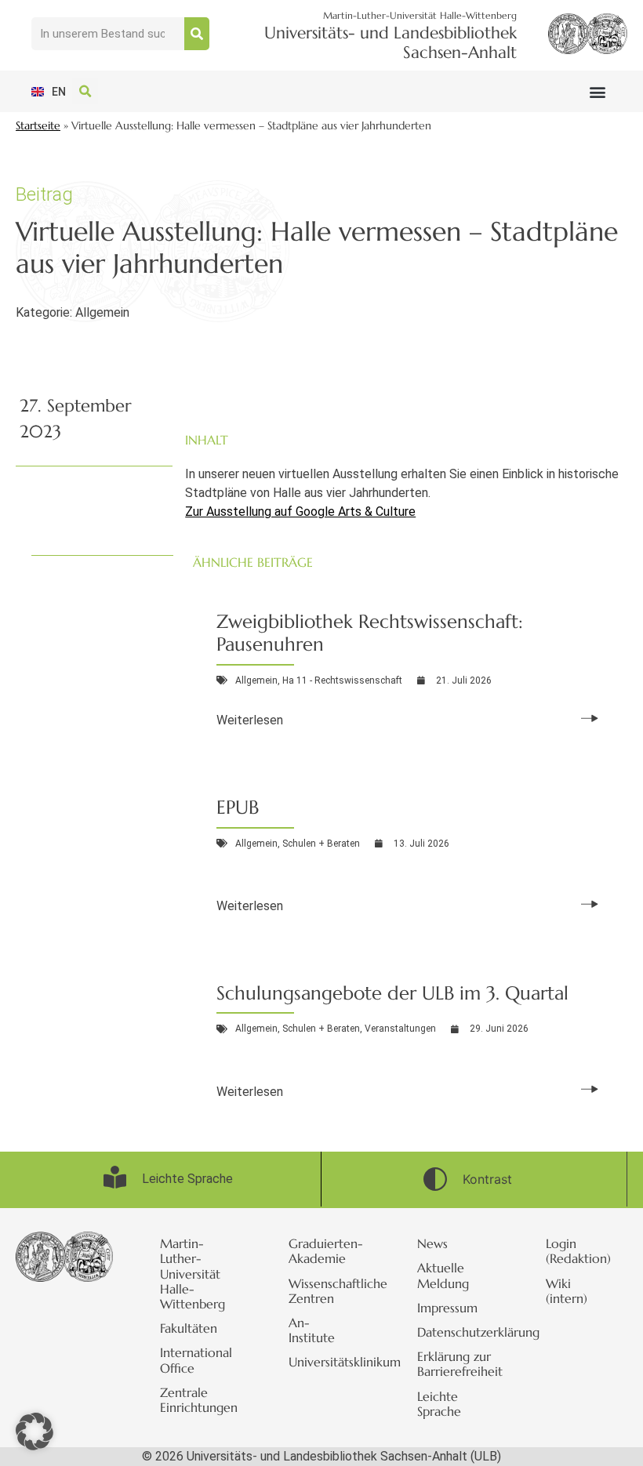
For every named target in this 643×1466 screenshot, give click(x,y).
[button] (598, 91)
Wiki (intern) (566, 1290)
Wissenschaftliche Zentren (329, 1290)
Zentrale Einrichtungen (199, 1399)
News (432, 1243)
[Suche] (196, 33)
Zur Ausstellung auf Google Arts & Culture (300, 511)
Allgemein (102, 312)
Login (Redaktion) (578, 1251)
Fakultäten (188, 1328)
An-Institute (312, 1330)
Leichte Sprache (439, 1403)
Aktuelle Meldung (443, 1275)
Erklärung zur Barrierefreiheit (458, 1363)
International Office (196, 1359)
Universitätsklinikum (329, 1362)
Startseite (38, 125)
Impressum (447, 1307)
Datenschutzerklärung (458, 1332)
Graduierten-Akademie (326, 1251)
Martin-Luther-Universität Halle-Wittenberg (192, 1274)
